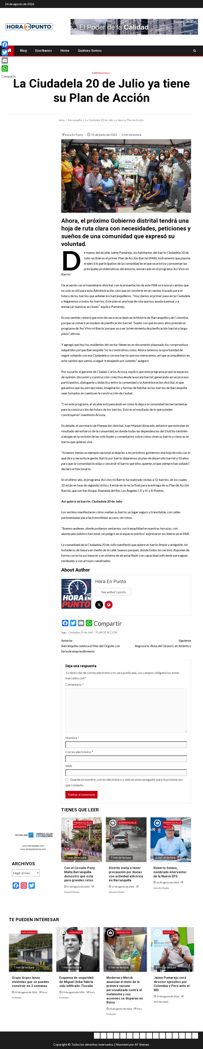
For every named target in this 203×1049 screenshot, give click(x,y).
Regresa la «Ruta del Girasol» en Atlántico (163, 643)
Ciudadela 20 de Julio (80, 632)
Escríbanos (43, 50)
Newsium (122, 1044)
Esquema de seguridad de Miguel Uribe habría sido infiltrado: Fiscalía (76, 982)
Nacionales (29, 932)
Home (64, 50)
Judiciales (75, 932)
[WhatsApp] (9, 68)
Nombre (72, 738)
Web (68, 766)
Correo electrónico (79, 752)
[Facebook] (9, 45)
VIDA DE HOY (123, 932)
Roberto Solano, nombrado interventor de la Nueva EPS (170, 872)
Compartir (108, 623)
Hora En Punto (74, 134)
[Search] (194, 50)
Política (169, 932)
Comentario (74, 684)
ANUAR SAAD (161, 1001)
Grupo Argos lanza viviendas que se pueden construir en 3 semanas (30, 982)
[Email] (9, 60)
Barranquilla (101, 72)
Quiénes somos (90, 50)
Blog (23, 50)
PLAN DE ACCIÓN (106, 632)
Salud (167, 826)
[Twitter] (9, 52)
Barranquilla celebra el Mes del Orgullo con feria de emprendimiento (90, 646)
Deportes (80, 826)
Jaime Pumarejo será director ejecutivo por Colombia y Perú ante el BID (172, 984)
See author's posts (113, 592)
